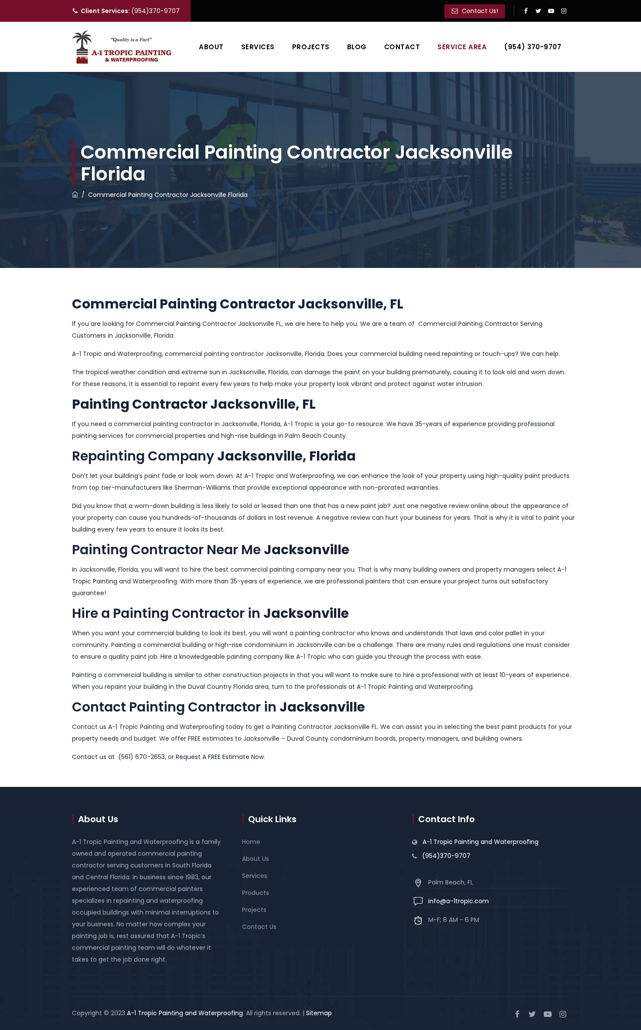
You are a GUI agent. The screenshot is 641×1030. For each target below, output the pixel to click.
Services (258, 46)
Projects (311, 46)
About (211, 46)
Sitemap (319, 1013)
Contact (402, 46)
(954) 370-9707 (532, 46)
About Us (255, 858)
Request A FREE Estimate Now (220, 756)
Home (251, 841)
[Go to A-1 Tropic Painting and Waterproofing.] (75, 194)
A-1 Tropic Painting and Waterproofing (481, 841)
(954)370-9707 (130, 11)
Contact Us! (479, 11)
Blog (357, 46)
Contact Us (259, 926)
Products (255, 892)
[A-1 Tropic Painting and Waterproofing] (121, 47)
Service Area (462, 46)
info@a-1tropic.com (458, 901)
